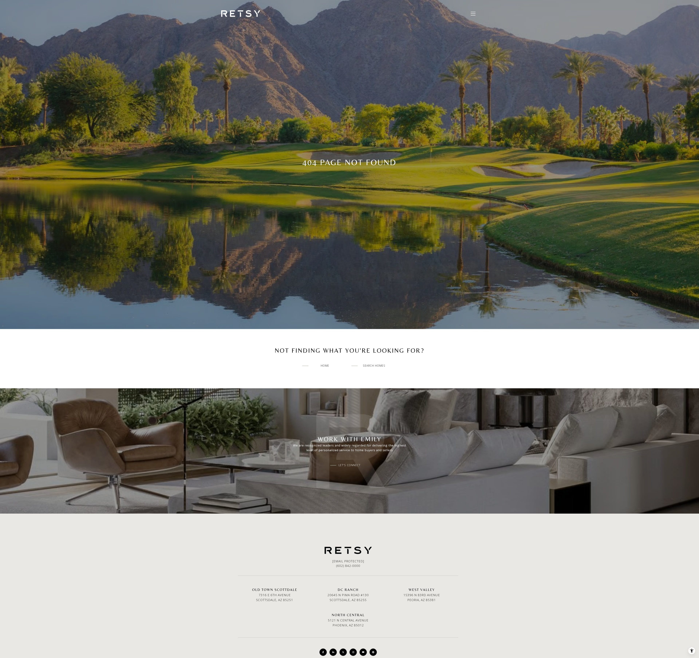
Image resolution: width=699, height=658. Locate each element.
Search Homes (374, 365)
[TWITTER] (343, 652)
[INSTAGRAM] (353, 652)
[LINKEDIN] (333, 652)
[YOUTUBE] (363, 652)
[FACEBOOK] (323, 652)
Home (325, 365)
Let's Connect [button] (350, 465)
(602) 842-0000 (348, 566)
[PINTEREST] (373, 652)
